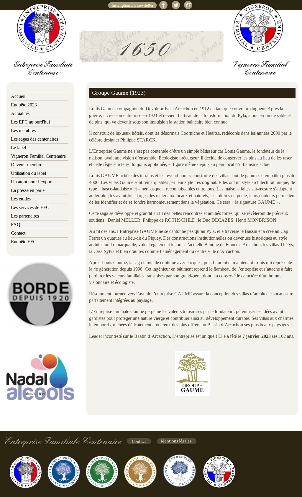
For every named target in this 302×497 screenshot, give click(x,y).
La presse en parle (28, 190)
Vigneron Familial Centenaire (38, 156)
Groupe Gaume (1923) (119, 92)
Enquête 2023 (24, 104)
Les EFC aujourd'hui (30, 121)
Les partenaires (25, 215)
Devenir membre (26, 164)
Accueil (18, 96)
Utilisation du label (28, 173)
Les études (21, 198)
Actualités (20, 113)
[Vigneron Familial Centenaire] (258, 27)
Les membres (23, 130)
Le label (18, 147)
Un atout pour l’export (31, 181)
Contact (18, 233)
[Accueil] (42, 28)
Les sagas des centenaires (34, 138)
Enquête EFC (23, 241)
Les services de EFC (30, 207)
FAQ (15, 224)
